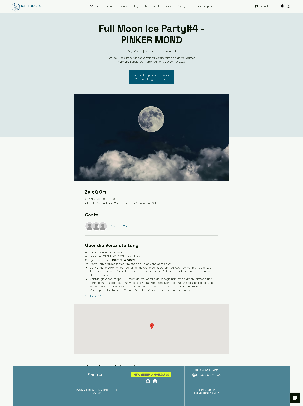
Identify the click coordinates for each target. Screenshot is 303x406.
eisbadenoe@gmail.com (207, 393)
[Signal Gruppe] (282, 6)
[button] (151, 374)
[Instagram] (288, 6)
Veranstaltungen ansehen (151, 79)
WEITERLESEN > (93, 296)
